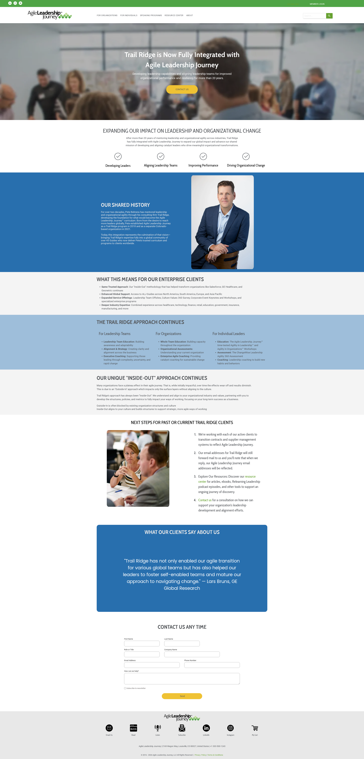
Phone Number (190, 660)
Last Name (168, 639)
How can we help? (131, 671)
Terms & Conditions (215, 755)
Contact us (205, 500)
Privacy (197, 755)
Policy (203, 755)
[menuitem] (107, 15)
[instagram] (15, 3)
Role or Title (129, 650)
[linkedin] (10, 3)
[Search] (329, 15)
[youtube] (20, 3)
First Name (128, 639)
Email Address (130, 660)
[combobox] (314, 15)
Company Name (170, 650)
